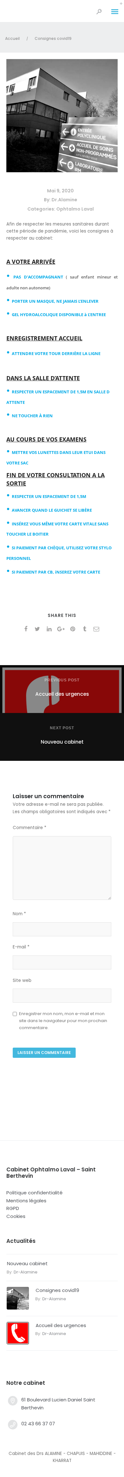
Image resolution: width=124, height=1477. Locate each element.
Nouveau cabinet (27, 1263)
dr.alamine (64, 200)
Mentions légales (26, 1200)
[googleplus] (62, 629)
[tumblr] (86, 629)
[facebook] (27, 629)
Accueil (12, 38)
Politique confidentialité (34, 1192)
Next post (62, 728)
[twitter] (39, 629)
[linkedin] (50, 629)
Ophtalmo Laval (75, 209)
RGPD (12, 1208)
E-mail (21, 947)
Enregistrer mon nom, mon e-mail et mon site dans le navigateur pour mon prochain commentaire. (63, 1021)
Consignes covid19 (57, 1290)
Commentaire (29, 828)
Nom (19, 914)
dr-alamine (26, 1272)
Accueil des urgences (61, 1325)
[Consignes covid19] (62, 170)
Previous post (62, 680)
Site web (22, 980)
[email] (97, 629)
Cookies (15, 1216)
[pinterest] (74, 629)
